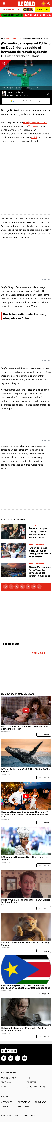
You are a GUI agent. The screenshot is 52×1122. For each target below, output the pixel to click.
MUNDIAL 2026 (8, 1078)
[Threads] (22, 586)
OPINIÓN (31, 1082)
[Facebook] (11, 586)
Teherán (32, 126)
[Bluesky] (33, 586)
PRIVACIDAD (24, 1102)
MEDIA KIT (6, 1106)
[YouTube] (24, 1058)
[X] (16, 586)
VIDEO (4, 1086)
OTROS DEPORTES (36, 1086)
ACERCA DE (6, 1102)
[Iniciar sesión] (49, 3)
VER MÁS (37, 652)
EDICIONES (23, 1106)
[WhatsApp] (5, 586)
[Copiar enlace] (39, 586)
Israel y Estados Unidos (35, 122)
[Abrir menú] (4, 3)
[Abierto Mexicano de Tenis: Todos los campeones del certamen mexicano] (26, 569)
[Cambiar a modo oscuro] (43, 3)
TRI (28, 1078)
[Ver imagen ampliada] (26, 75)
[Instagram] (10, 1058)
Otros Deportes (13, 38)
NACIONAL (6, 1082)
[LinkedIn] (28, 586)
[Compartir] (47, 94)
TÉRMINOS (40, 1102)
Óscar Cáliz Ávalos (15, 92)
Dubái (34, 137)
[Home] (2, 38)
